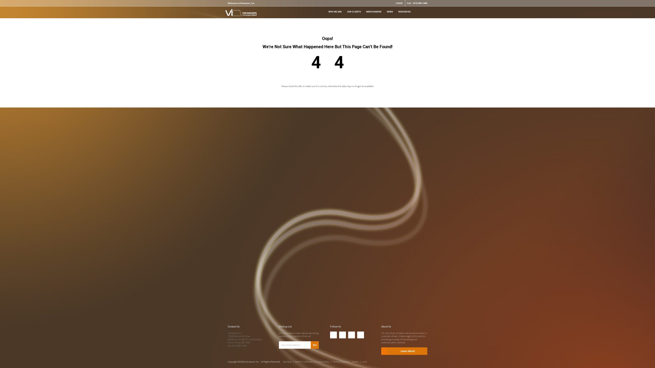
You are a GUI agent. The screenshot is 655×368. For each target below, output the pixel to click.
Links (364, 361)
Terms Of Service (340, 361)
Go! (315, 345)
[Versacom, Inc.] (241, 13)
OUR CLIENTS (354, 12)
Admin (355, 361)
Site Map (287, 361)
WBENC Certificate (304, 361)
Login (399, 3)
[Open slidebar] (423, 11)
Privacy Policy (322, 361)
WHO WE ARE (335, 12)
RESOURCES (404, 12)
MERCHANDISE (373, 12)
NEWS (390, 12)
